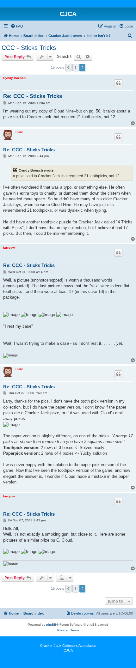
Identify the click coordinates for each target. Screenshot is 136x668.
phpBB (51, 624)
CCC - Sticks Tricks (29, 47)
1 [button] (75, 67)
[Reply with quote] (118, 83)
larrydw (9, 247)
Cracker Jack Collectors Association (68, 645)
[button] (68, 67)
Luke (19, 132)
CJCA (68, 650)
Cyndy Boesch (14, 78)
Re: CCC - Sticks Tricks (32, 96)
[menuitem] (16, 26)
